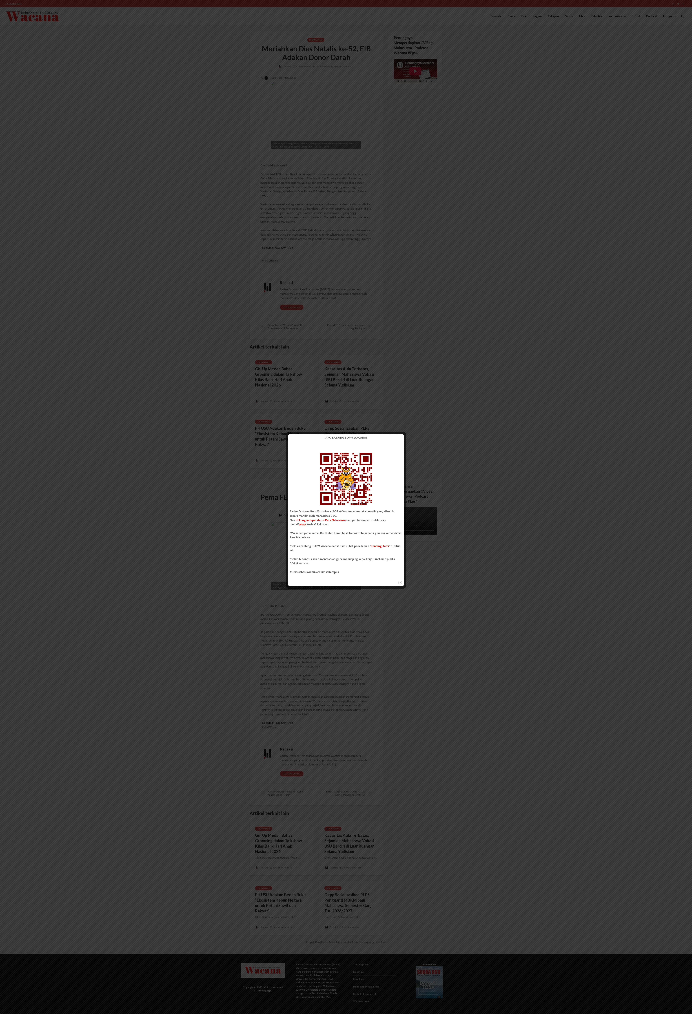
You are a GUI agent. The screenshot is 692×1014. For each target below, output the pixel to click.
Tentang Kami (380, 546)
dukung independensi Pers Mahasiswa (321, 520)
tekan (302, 524)
